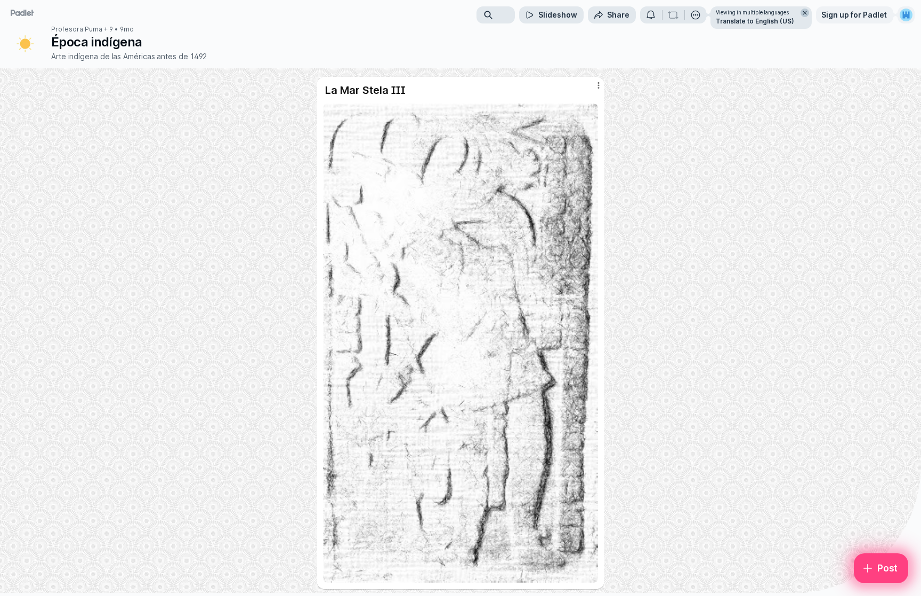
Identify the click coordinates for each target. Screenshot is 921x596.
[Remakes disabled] (673, 14)
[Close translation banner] (805, 13)
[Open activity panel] (650, 14)
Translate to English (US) (755, 21)
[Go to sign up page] (906, 14)
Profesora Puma (76, 29)
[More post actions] (598, 85)
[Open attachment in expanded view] (460, 343)
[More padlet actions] (695, 14)
